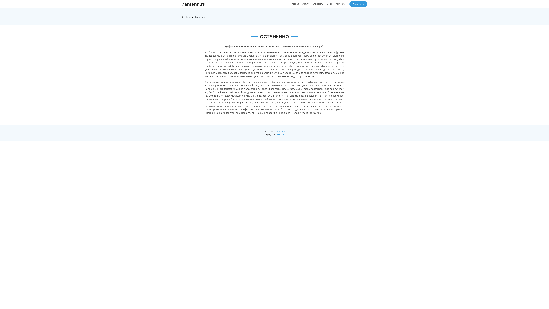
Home (188, 17)
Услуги (305, 3)
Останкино (199, 17)
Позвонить (358, 4)
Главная (295, 3)
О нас (329, 3)
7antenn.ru (194, 4)
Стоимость (318, 3)
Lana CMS (280, 134)
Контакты (340, 3)
